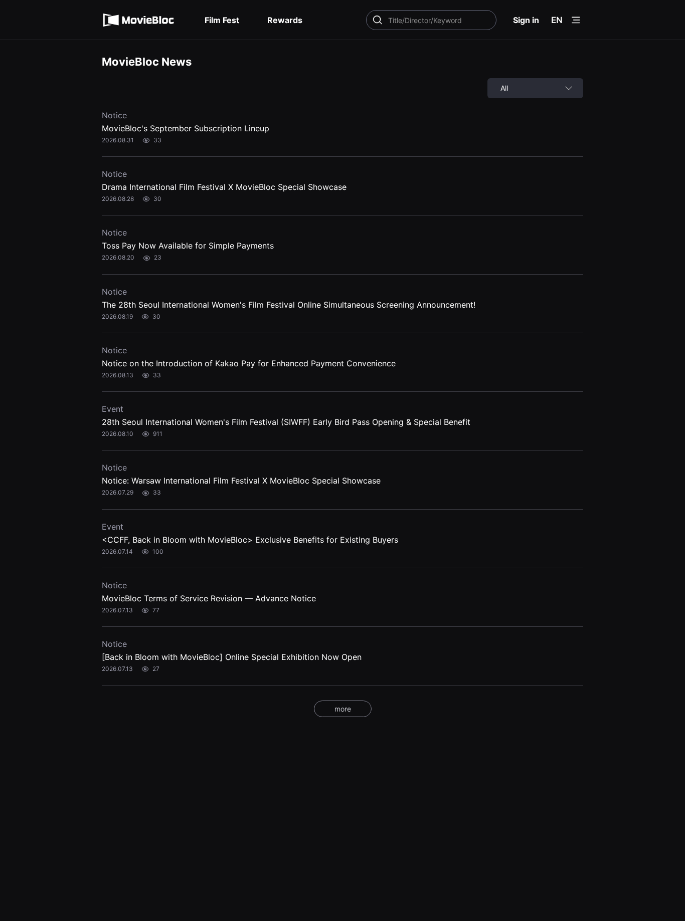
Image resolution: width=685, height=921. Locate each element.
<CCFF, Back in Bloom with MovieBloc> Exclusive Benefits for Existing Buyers (250, 540)
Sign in (526, 20)
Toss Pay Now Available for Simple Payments (188, 246)
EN (557, 20)
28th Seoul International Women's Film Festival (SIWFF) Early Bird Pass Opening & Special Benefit (286, 422)
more (342, 709)
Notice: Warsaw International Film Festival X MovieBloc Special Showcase (241, 481)
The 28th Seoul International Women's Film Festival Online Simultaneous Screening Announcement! (288, 305)
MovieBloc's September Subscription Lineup (185, 128)
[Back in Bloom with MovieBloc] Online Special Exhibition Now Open (232, 657)
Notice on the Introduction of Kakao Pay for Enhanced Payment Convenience (249, 363)
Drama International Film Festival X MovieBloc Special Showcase (224, 187)
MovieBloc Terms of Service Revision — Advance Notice (209, 598)
